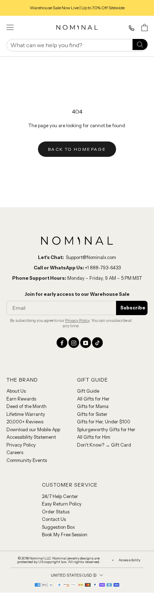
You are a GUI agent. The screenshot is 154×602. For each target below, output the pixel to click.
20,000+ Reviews (24, 421)
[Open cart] (144, 27)
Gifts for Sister (92, 414)
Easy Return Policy (62, 504)
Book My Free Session (64, 534)
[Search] (140, 44)
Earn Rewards (21, 399)
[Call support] (131, 28)
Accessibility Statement (31, 437)
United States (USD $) (74, 575)
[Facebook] (62, 342)
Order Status (55, 511)
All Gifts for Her (93, 399)
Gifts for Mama (93, 406)
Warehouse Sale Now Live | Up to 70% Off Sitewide (77, 7)
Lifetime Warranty (25, 414)
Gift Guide (88, 391)
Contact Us (54, 519)
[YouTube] (85, 342)
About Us (16, 391)
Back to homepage (77, 149)
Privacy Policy (77, 320)
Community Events (26, 460)
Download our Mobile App (33, 429)
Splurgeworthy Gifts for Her (106, 429)
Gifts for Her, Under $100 (103, 421)
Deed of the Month (26, 406)
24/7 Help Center (60, 496)
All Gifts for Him (93, 437)
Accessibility (129, 560)
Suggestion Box (58, 527)
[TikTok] (97, 342)
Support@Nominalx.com (91, 257)
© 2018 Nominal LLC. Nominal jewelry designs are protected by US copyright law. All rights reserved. (58, 560)
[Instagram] (73, 342)
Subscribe (132, 307)
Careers (14, 452)
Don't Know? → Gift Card (104, 445)
